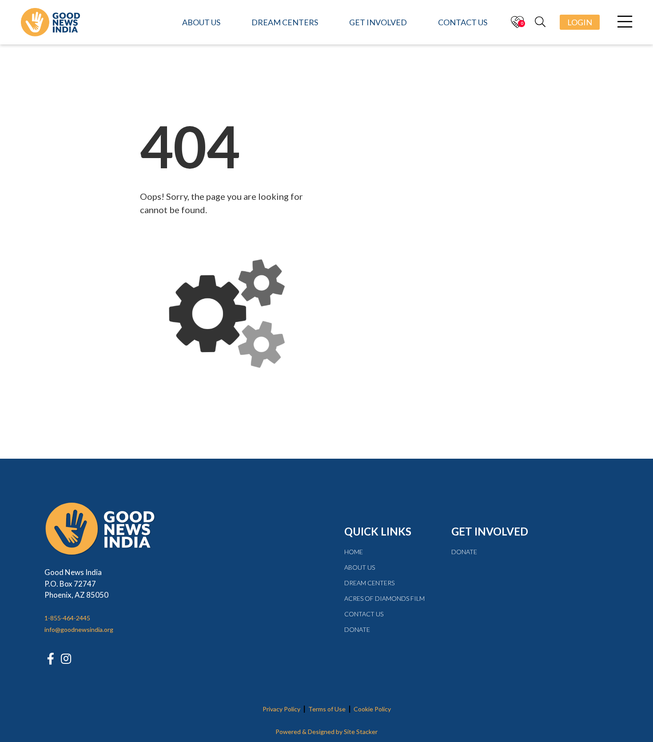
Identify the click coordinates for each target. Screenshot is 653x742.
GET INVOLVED (489, 531)
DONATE (357, 629)
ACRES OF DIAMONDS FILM (384, 598)
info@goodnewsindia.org (78, 629)
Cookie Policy (372, 709)
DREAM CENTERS (369, 583)
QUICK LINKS (377, 531)
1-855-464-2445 (67, 618)
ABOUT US (359, 567)
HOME (353, 552)
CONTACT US (363, 614)
